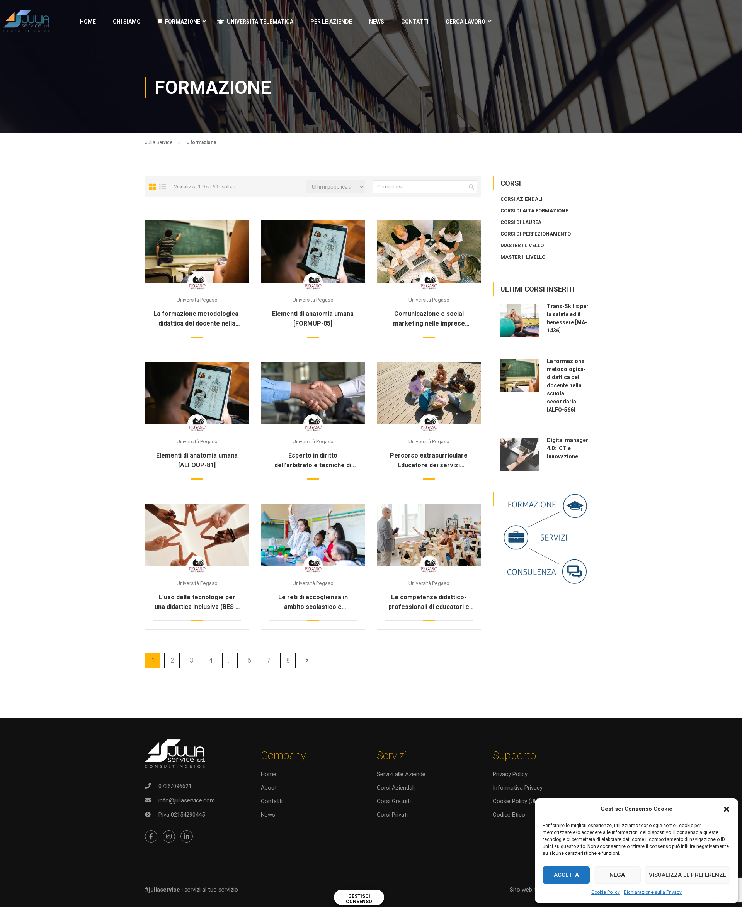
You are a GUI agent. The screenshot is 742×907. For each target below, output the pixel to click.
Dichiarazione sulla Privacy (653, 892)
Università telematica (260, 22)
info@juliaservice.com (186, 800)
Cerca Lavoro (465, 22)
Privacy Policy (510, 774)
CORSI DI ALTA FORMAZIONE (534, 211)
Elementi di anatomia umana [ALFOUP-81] (197, 460)
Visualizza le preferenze (687, 874)
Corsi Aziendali (396, 787)
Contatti (415, 22)
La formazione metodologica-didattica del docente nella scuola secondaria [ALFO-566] (197, 319)
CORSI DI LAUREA (520, 222)
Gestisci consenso (359, 898)
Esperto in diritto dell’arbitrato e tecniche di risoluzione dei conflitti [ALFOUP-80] (312, 461)
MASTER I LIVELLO (522, 245)
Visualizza (197, 251)
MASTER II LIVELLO (522, 257)
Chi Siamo (127, 22)
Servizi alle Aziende (401, 774)
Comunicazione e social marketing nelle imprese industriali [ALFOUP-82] (429, 319)
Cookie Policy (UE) (516, 801)
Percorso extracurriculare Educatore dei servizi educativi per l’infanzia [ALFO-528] (429, 461)
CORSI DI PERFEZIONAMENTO (535, 234)
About (269, 787)
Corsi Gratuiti (394, 801)
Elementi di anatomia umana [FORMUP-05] (313, 318)
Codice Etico (509, 814)
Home (88, 22)
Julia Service (158, 142)
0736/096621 (175, 786)
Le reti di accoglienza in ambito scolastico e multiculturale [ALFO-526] (313, 602)
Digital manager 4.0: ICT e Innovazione (567, 448)
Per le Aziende (331, 22)
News (268, 814)
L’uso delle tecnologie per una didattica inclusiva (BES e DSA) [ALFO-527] (197, 602)
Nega (617, 874)
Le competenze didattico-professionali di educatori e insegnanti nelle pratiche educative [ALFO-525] (428, 602)
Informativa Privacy (518, 787)
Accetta (566, 874)
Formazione (182, 22)
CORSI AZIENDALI (521, 199)
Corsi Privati (392, 814)
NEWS (376, 22)
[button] (726, 809)
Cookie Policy (605, 892)
